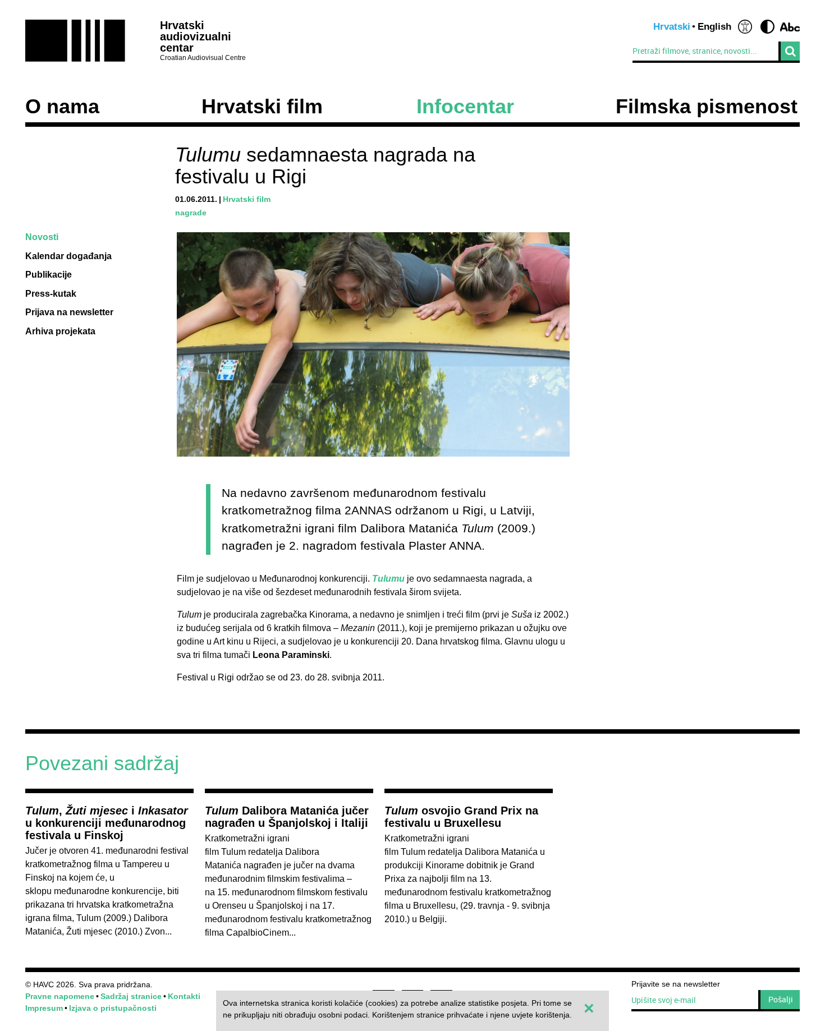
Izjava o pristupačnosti (113, 1008)
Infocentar (465, 106)
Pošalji (780, 999)
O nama (62, 106)
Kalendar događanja (68, 256)
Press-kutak (50, 293)
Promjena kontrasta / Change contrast (767, 27)
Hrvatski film (262, 106)
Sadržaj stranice (131, 996)
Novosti (41, 237)
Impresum (44, 1008)
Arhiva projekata (60, 331)
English (714, 26)
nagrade (191, 212)
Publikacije (48, 274)
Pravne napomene (59, 996)
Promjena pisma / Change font (790, 27)
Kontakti (184, 996)
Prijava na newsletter (69, 312)
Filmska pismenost (706, 106)
